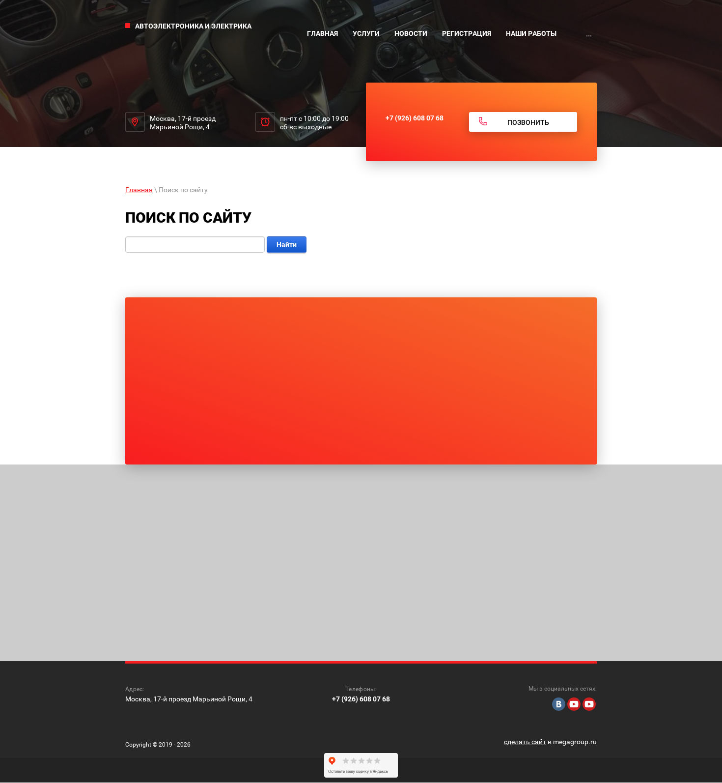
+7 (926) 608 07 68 (415, 118)
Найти (287, 244)
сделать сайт (525, 742)
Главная (139, 190)
